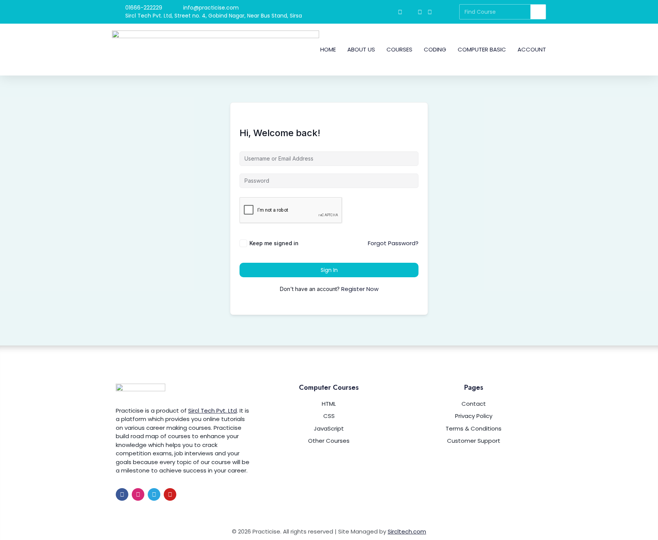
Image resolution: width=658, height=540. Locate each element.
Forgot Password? (393, 243)
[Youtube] (170, 494)
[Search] (538, 12)
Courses (399, 49)
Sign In (329, 270)
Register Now (360, 289)
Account (531, 49)
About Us (361, 49)
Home (328, 49)
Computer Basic (482, 49)
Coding (435, 49)
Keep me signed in (274, 243)
